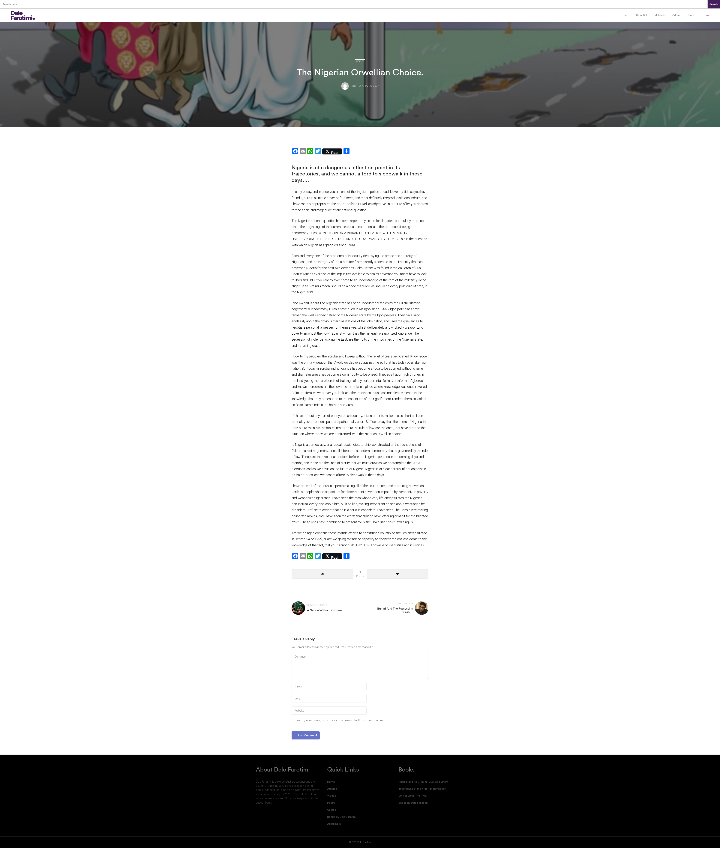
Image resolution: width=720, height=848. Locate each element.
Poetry (331, 803)
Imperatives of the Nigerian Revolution (422, 788)
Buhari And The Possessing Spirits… (395, 610)
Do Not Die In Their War (413, 795)
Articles (360, 61)
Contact (691, 15)
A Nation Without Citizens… (326, 610)
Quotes (331, 809)
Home (625, 15)
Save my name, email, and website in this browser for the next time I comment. (341, 720)
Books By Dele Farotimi (341, 817)
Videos (676, 15)
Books (707, 15)
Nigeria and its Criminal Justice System (423, 782)
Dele (353, 85)
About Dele (641, 15)
